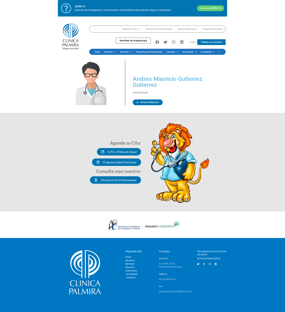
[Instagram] (173, 42)
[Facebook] (157, 42)
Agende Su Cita (130, 29)
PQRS (192, 42)
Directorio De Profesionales (159, 29)
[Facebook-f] (204, 264)
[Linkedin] (181, 42)
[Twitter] (165, 42)
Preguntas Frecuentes (213, 29)
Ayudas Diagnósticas (187, 29)
